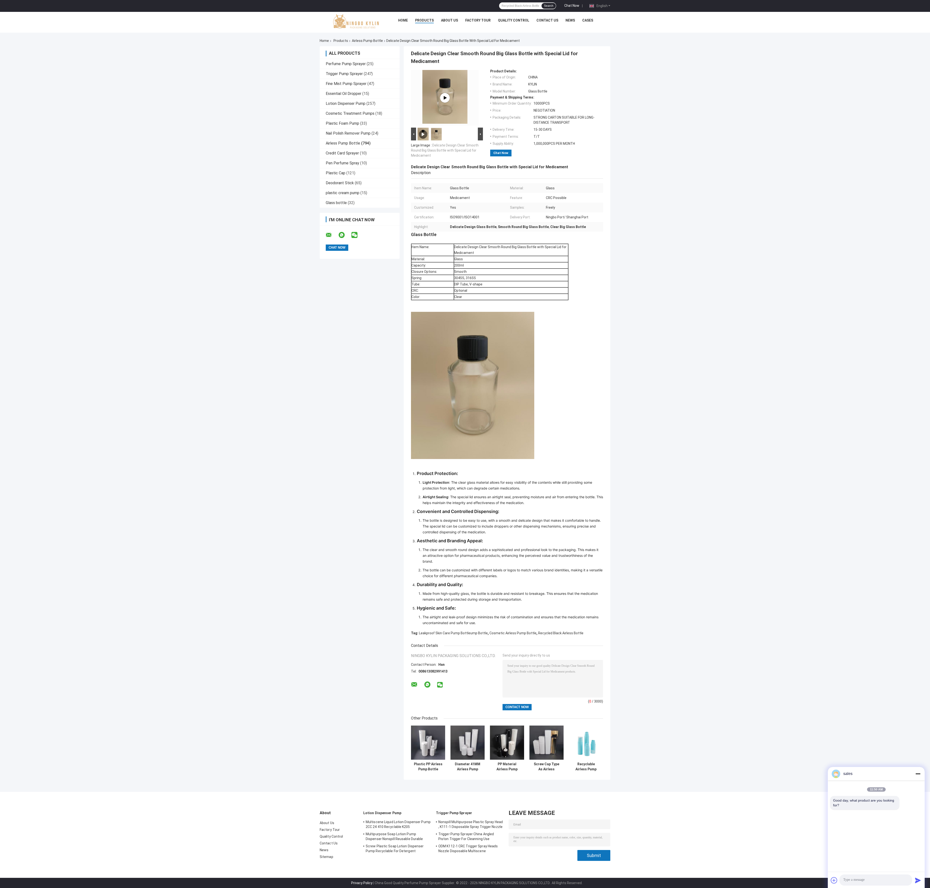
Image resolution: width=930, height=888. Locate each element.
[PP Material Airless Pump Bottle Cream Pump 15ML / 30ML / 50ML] (507, 743)
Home (403, 20)
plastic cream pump (342, 193)
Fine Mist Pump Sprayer (346, 83)
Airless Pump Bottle (367, 41)
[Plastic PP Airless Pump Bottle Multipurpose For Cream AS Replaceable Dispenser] (428, 743)
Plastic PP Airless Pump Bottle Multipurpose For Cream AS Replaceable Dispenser (428, 766)
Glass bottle (336, 202)
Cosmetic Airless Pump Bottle (512, 633)
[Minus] (918, 774)
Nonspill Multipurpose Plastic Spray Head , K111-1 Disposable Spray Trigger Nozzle (470, 824)
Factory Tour (478, 20)
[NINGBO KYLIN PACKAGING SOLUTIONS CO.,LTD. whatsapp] (345, 235)
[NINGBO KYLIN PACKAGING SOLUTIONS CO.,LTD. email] (332, 235)
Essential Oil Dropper (343, 93)
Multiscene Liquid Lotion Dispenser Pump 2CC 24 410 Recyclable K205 (398, 824)
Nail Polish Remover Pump (348, 133)
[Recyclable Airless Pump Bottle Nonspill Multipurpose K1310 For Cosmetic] (586, 743)
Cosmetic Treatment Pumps (350, 113)
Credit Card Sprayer (342, 153)
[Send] (918, 880)
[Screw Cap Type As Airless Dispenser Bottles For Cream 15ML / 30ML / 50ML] (546, 743)
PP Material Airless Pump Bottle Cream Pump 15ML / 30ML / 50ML (507, 766)
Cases (587, 20)
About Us (449, 20)
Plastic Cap (335, 173)
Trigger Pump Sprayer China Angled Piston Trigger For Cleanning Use (466, 836)
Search (548, 6)
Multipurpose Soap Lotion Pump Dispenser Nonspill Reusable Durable (394, 836)
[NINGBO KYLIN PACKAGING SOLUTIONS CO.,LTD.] (356, 21)
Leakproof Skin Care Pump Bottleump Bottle (453, 633)
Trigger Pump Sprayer (344, 73)
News (570, 20)
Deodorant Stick (340, 183)
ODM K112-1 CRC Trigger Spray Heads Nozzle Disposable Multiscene (468, 848)
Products (424, 20)
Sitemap (326, 857)
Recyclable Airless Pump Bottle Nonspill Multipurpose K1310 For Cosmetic (586, 766)
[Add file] (834, 880)
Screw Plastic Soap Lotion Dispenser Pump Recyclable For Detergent (395, 848)
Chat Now (571, 6)
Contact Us (547, 20)
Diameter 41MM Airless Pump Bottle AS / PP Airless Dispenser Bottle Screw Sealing (467, 766)
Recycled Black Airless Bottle (560, 633)
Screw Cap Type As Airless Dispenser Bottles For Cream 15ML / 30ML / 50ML (546, 766)
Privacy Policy (361, 883)
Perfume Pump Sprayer (346, 63)
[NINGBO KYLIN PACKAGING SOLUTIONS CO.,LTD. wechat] (357, 235)
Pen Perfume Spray (342, 163)
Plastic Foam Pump (342, 123)
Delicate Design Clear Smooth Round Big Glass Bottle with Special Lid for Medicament (445, 150)
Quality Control (513, 20)
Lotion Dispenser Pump (345, 103)
